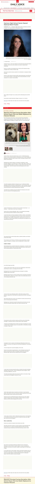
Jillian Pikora (7, 153)
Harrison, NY (7, 20)
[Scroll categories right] (34, 8)
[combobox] (5, 2)
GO (30, 10)
